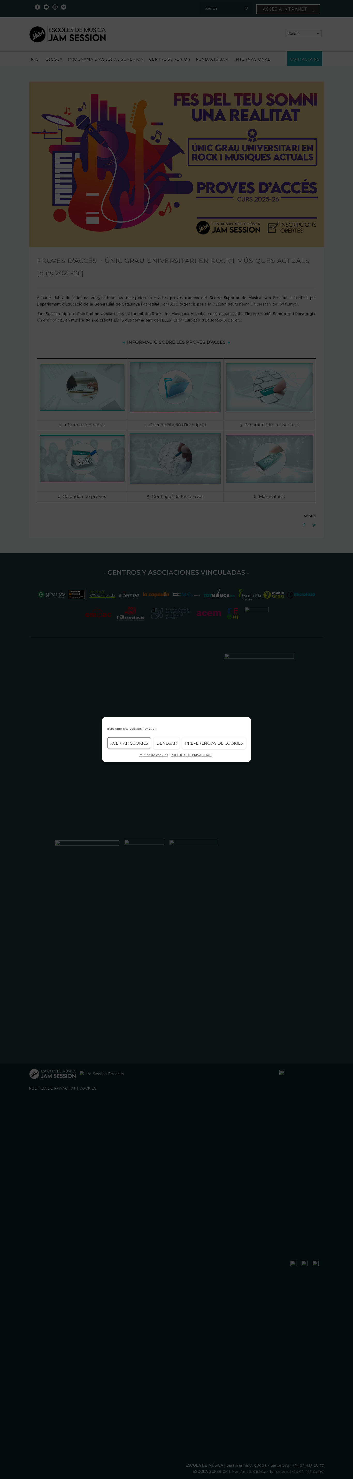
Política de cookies (153, 755)
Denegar (166, 743)
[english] (150, 728)
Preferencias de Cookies (214, 743)
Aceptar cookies (129, 743)
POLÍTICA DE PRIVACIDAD (191, 755)
